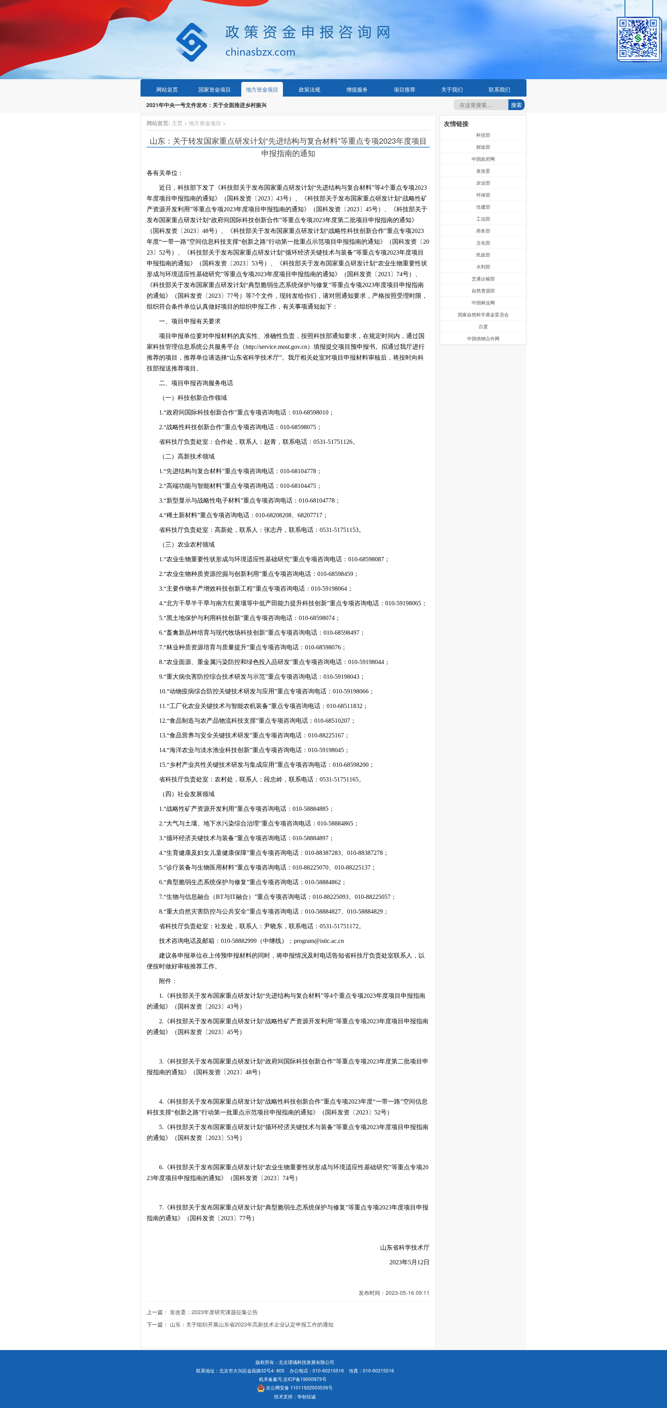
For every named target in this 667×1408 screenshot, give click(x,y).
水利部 (483, 266)
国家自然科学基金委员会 (483, 314)
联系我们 (499, 89)
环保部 (483, 194)
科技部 (483, 134)
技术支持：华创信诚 (295, 1396)
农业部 (483, 182)
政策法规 (309, 89)
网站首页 (167, 89)
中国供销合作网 (483, 338)
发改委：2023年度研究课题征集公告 (214, 1312)
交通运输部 (483, 278)
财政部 (483, 146)
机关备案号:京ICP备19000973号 (293, 1379)
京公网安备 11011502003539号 (299, 1387)
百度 (483, 326)
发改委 (483, 170)
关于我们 (452, 89)
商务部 (483, 230)
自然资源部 (483, 290)
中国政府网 (483, 158)
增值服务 (357, 89)
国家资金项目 (214, 89)
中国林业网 (483, 302)
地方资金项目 (262, 89)
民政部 (483, 254)
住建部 (483, 206)
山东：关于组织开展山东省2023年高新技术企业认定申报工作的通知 (252, 1324)
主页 (177, 123)
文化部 (483, 242)
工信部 (483, 218)
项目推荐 (404, 89)
